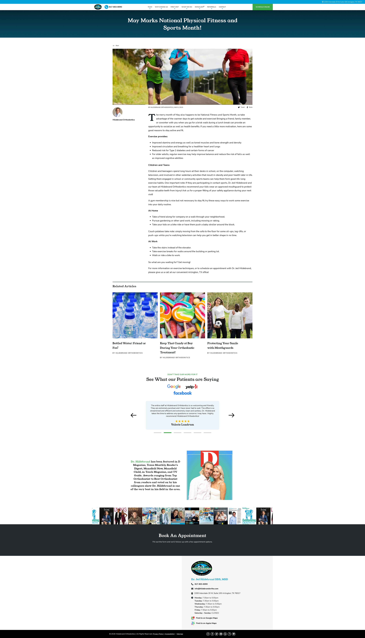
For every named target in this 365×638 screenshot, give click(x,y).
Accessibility (169, 634)
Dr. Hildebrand (140, 461)
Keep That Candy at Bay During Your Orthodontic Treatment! (177, 347)
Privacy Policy (158, 634)
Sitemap (180, 634)
